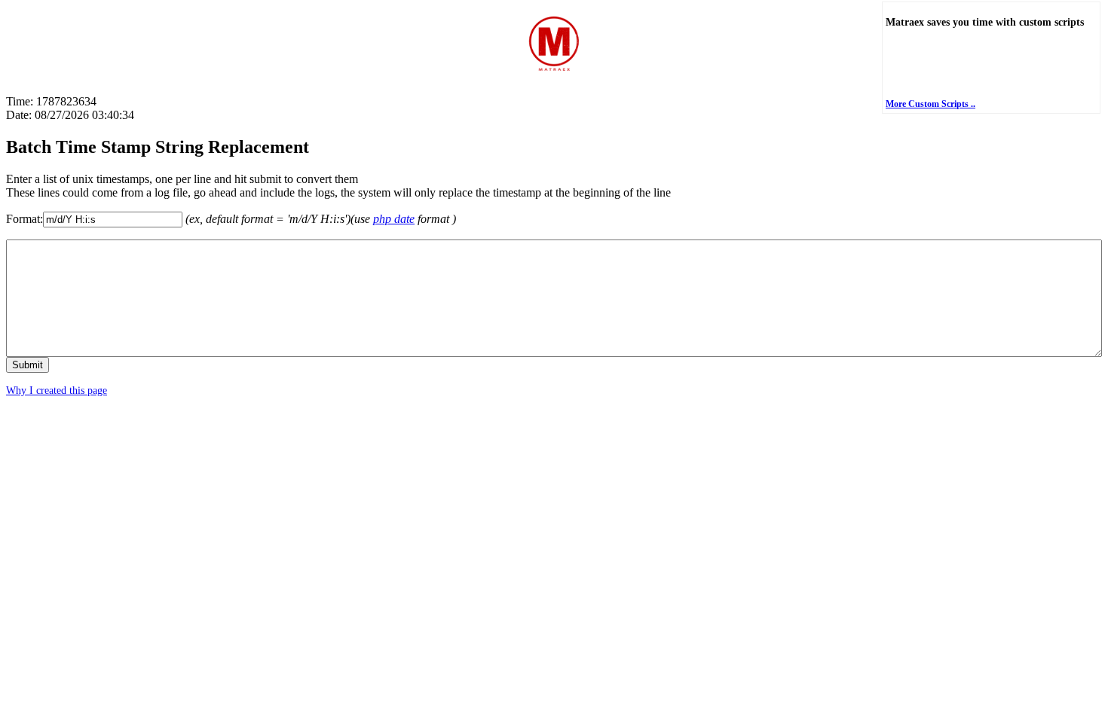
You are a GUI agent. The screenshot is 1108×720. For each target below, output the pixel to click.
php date (394, 218)
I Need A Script (965, 69)
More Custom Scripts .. (930, 104)
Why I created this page (56, 390)
